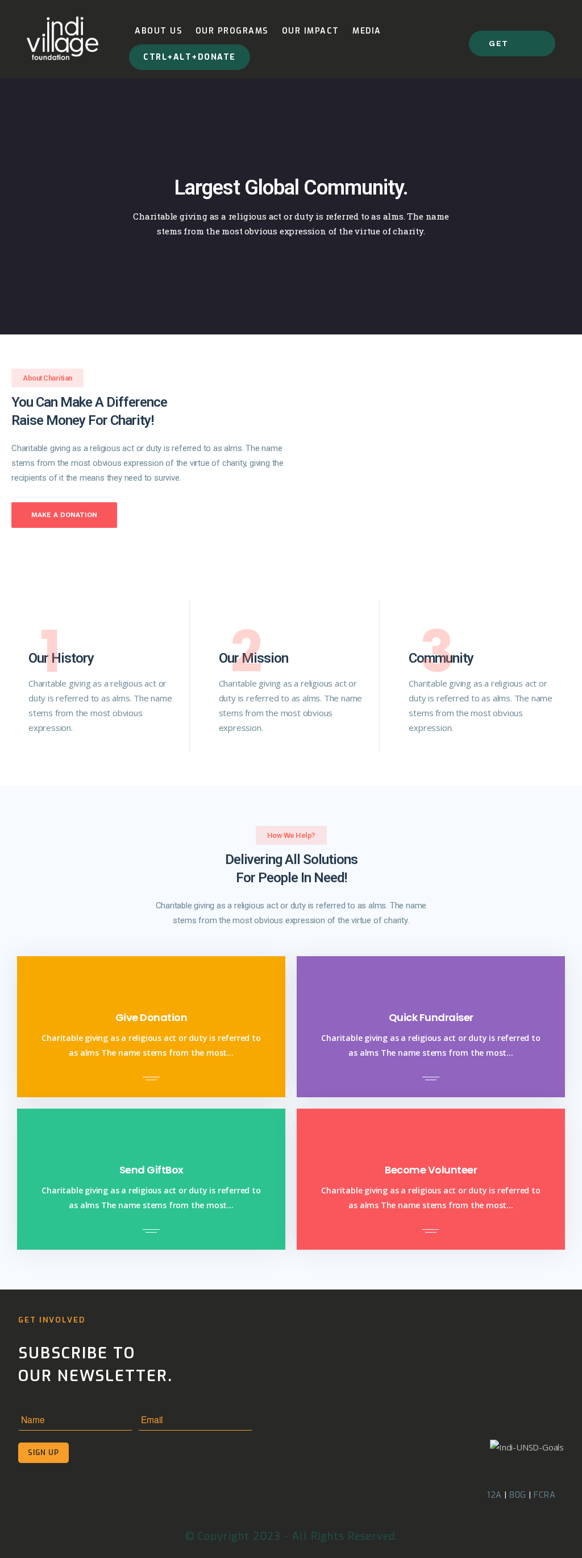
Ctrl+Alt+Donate (189, 57)
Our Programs (232, 31)
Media (366, 31)
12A (494, 1495)
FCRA (544, 1495)
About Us (158, 31)
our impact (310, 31)
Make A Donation (64, 515)
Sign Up (43, 1452)
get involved (512, 47)
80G (517, 1495)
